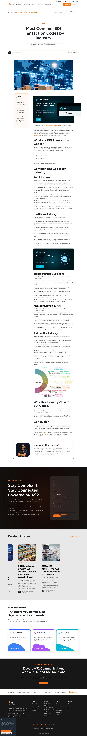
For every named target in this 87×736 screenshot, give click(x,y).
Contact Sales (67, 4)
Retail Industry (20, 108)
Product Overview (36, 703)
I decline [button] (8, 730)
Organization (56, 497)
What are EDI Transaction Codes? (20, 101)
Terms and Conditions (45, 728)
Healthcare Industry (21, 110)
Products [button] (18, 4)
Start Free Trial (40, 266)
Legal (52, 728)
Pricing (33, 4)
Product (55, 491)
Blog (12, 12)
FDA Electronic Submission (47, 704)
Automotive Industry (21, 118)
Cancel (63, 515)
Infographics (59, 712)
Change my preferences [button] (6, 733)
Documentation (59, 703)
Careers (70, 703)
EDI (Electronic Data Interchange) (52, 125)
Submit (56, 515)
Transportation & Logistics (20, 113)
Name (54, 479)
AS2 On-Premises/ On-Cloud (49, 710)
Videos (57, 714)
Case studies (59, 710)
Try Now (39, 119)
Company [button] (47, 4)
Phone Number (68, 497)
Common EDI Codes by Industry (21, 105)
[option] (20, 564)
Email (54, 485)
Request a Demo (43, 683)
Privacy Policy (36, 728)
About (69, 706)
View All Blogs (74, 536)
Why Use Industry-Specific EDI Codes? (20, 121)
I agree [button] (3, 730)
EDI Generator (45, 434)
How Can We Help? (57, 503)
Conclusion (18, 124)
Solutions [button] (26, 4)
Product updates (60, 706)
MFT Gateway (35, 706)
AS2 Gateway (35, 708)
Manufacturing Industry (21, 116)
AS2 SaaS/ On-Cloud (49, 707)
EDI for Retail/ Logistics (47, 714)
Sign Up (74, 4)
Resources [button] (39, 4)
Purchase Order (44, 155)
